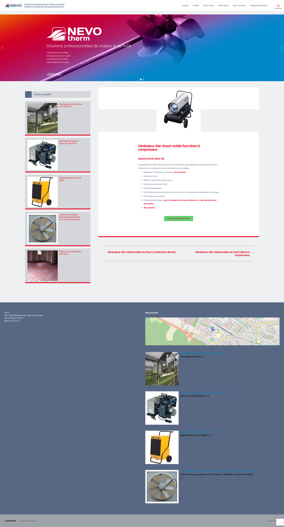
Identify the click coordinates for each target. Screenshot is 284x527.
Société (196, 5)
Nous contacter (239, 5)
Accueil (185, 5)
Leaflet (262, 344)
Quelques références (258, 5)
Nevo (13, 521)
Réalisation (27, 521)
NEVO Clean (223, 5)
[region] (142, 47)
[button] (2, 48)
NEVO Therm (208, 5)
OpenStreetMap (266, 344)
